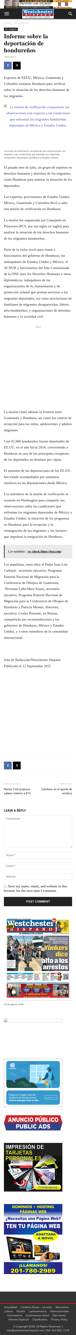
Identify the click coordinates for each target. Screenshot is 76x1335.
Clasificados (40, 1319)
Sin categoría (21, 23)
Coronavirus (14, 1315)
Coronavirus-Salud (37, 1315)
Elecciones (59, 1315)
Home (7, 23)
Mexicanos (62, 1307)
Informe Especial (18, 1319)
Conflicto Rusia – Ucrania (36, 1307)
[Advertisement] (38, 367)
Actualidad (10, 1307)
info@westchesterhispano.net (25, 1330)
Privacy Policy (59, 1319)
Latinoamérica (37, 1311)
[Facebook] (8, 65)
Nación (21, 1311)
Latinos (8, 1311)
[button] (6, 14)
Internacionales (59, 1311)
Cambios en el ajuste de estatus (56, 791)
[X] (17, 65)
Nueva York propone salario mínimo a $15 (17, 791)
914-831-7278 (60, 1330)
